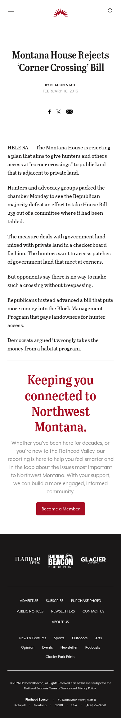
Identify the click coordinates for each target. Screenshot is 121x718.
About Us (60, 622)
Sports (59, 638)
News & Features (32, 638)
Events (47, 647)
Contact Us (93, 611)
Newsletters (63, 611)
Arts (98, 638)
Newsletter (69, 647)
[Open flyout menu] (11, 11)
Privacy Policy (87, 688)
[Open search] (110, 11)
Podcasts (92, 647)
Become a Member (61, 508)
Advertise (29, 601)
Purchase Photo (86, 601)
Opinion (27, 647)
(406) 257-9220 (96, 705)
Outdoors (79, 638)
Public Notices (30, 611)
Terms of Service (59, 688)
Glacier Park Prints (60, 657)
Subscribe (54, 601)
